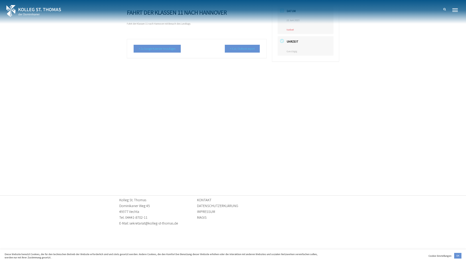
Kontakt (198, 245)
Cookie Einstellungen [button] (440, 255)
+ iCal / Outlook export (242, 48)
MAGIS (202, 217)
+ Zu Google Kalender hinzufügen (157, 48)
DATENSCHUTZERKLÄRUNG (217, 205)
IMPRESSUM (206, 211)
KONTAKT (204, 200)
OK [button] (457, 255)
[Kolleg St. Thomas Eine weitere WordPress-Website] (33, 11)
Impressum (262, 245)
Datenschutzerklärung (229, 245)
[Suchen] (444, 9)
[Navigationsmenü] (456, 10)
